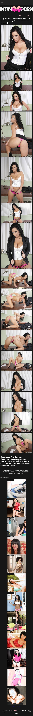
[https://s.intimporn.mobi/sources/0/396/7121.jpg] (16, 70)
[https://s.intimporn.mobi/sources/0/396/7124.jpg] (16, 156)
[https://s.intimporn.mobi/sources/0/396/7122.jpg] (16, 90)
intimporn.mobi (14, 710)
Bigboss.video (22, 16)
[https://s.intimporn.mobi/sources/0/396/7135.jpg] (16, 432)
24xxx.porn (13, 706)
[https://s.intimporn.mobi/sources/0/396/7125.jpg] (16, 202)
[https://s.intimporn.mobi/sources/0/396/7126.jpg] (16, 222)
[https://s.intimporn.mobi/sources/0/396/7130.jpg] (16, 329)
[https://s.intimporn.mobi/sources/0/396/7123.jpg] (16, 110)
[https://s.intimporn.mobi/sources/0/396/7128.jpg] (16, 288)
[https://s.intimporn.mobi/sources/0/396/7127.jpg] (16, 268)
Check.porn (20, 706)
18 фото (11, 555)
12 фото (11, 574)
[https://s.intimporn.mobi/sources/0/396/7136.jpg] (16, 452)
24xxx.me (30, 16)
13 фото (11, 611)
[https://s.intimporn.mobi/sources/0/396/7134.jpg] (16, 411)
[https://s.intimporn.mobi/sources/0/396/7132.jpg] (16, 370)
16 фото (11, 480)
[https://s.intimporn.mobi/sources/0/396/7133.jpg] (16, 391)
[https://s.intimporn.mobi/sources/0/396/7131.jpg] (16, 350)
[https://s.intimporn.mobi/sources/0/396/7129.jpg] (16, 309)
